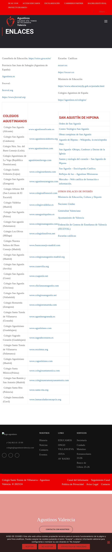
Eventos (43, 454)
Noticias (43, 445)
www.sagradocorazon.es (41, 337)
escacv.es (62, 65)
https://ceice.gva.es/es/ (40, 58)
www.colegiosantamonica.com (44, 370)
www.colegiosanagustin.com (43, 224)
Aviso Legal (92, 484)
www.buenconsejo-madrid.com (44, 245)
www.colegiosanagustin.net (43, 295)
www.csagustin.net (38, 276)
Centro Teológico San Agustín (74, 129)
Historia (43, 440)
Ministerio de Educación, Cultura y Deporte (80, 197)
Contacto (43, 449)
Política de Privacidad (73, 484)
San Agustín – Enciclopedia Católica (77, 168)
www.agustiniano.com (40, 328)
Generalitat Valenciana (69, 210)
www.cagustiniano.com (41, 361)
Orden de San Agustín (70, 123)
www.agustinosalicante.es (41, 129)
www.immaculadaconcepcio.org (45, 399)
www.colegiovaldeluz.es (41, 204)
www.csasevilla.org (39, 266)
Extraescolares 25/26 (84, 456)
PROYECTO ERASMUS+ (17, 7)
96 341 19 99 (13, 3)
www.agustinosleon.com (41, 148)
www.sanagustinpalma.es (41, 214)
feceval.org (7, 90)
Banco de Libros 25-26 (83, 464)
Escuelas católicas (67, 235)
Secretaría (82, 440)
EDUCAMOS (65, 440)
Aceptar (29, 546)
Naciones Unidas (66, 204)
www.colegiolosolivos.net (42, 233)
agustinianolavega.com (40, 160)
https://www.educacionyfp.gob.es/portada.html (81, 86)
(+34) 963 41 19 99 (14, 442)
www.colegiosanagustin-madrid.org (47, 256)
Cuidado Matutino (81, 447)
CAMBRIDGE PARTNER (73, 3)
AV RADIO (64, 458)
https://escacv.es (66, 72)
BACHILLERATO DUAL (97, 3)
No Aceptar (47, 546)
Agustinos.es (8, 76)
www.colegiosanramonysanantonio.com (49, 380)
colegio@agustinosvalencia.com (20, 448)
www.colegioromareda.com (43, 304)
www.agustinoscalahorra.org (43, 138)
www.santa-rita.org (38, 389)
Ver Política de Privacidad (73, 546)
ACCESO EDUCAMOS (31, 3)
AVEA (61, 454)
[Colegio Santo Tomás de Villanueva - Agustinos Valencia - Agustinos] (30, 21)
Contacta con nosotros (57, 529)
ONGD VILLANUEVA (65, 447)
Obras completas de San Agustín (75, 134)
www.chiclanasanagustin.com (44, 285)
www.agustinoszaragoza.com (43, 181)
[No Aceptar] (108, 542)
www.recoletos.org (38, 349)
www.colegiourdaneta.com (42, 171)
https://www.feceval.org (13, 97)
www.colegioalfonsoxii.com (43, 193)
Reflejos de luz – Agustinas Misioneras (78, 174)
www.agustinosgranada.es (42, 316)
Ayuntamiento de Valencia (71, 217)
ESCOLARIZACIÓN (52, 3)
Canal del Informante (77, 480)
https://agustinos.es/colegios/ (72, 99)
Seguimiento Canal (100, 480)
